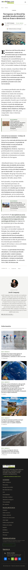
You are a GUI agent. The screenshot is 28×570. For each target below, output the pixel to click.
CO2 (4, 492)
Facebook (13, 268)
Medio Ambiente (7, 482)
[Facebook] (5, 558)
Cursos (6, 7)
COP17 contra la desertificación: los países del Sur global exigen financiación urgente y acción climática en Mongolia (17, 124)
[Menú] (25, 2)
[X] (9, 558)
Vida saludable (6, 502)
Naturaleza (5, 485)
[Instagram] (16, 558)
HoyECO (5, 527)
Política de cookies (7, 525)
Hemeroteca (6, 532)
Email (19, 268)
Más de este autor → (7, 314)
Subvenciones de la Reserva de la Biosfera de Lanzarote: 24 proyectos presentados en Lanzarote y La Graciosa (18, 205)
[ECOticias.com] (7, 2)
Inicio (2, 7)
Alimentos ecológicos (8, 499)
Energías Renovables (8, 487)
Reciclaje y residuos (7, 497)
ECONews (5, 530)
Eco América (6, 504)
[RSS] (12, 558)
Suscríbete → (9, 544)
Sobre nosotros (6, 512)
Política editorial (7, 515)
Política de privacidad (8, 522)
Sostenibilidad (6, 494)
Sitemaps (5, 535)
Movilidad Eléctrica (7, 489)
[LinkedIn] (19, 558)
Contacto (5, 510)
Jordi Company (10, 23)
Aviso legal (5, 520)
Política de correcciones (9, 517)
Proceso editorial (19, 23)
